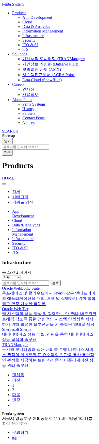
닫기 (7, 141)
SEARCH (10, 131)
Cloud (27, 22)
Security (29, 40)
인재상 (28, 89)
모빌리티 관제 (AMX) (41, 69)
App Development (37, 17)
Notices (28, 122)
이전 (16, 380)
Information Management (42, 31)
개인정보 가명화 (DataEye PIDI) (50, 64)
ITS (25, 49)
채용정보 (30, 94)
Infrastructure (33, 36)
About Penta (22, 99)
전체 (16, 191)
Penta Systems (33, 104)
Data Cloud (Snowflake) (42, 80)
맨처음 (18, 375)
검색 (7, 152)
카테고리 (20, 197)
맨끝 (16, 400)
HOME (8, 178)
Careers (18, 84)
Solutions (19, 54)
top (14, 437)
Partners (28, 113)
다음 (16, 394)
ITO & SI (30, 45)
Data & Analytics (36, 26)
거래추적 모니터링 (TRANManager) (53, 59)
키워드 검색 (23, 202)
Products (19, 13)
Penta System (13, 4)
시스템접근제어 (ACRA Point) (48, 75)
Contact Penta (33, 118)
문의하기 (20, 432)
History (28, 109)
